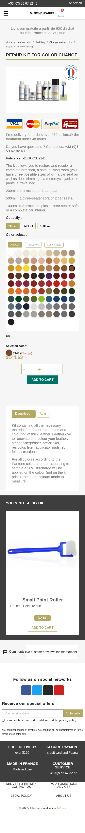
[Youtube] (59, 690)
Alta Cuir (15, 244)
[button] (20, 3)
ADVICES (63, 786)
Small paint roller (42, 599)
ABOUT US (63, 795)
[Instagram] (48, 690)
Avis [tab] (43, 414)
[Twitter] (37, 690)
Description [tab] (23, 413)
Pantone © (33, 244)
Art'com (61, 808)
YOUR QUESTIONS (63, 783)
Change (26, 353)
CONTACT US (21, 786)
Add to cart (42, 379)
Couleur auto (54, 244)
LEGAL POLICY (21, 795)
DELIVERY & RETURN (21, 783)
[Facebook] (26, 690)
